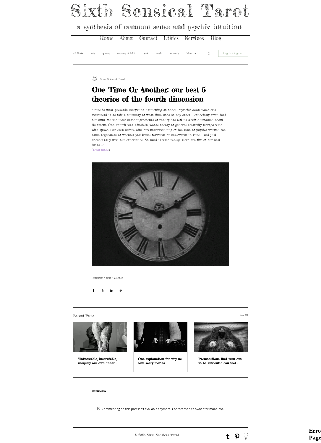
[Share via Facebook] (93, 290)
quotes (106, 53)
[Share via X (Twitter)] (102, 290)
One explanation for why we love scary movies (160, 361)
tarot (145, 53)
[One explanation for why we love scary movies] (160, 337)
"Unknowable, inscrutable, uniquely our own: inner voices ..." (97, 361)
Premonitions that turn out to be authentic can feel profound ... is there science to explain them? (219, 361)
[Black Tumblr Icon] (228, 436)
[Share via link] (121, 290)
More (189, 53)
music (159, 53)
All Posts (78, 53)
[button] (209, 53)
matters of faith (126, 53)
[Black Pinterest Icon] (237, 436)
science (118, 277)
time (108, 277)
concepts (174, 53)
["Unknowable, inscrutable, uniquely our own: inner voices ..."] (100, 337)
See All (244, 315)
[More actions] (227, 79)
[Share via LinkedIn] (112, 290)
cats (93, 53)
